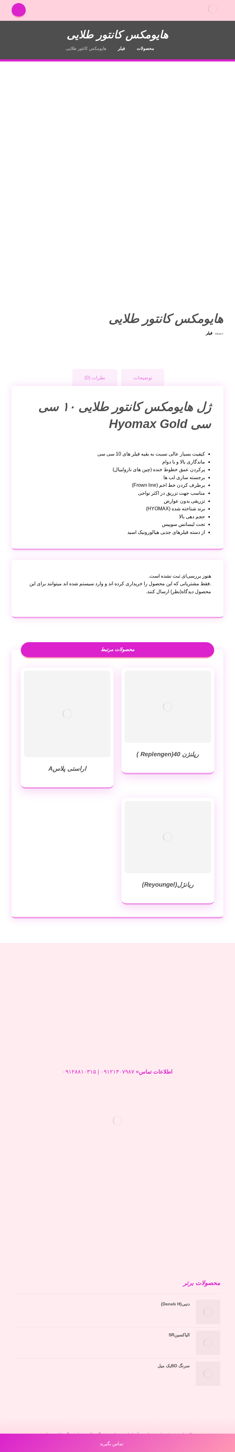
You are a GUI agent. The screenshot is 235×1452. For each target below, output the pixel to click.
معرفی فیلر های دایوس (199, 1190)
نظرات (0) (94, 377)
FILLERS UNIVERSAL (199, 1212)
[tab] (143, 377)
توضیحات (142, 377)
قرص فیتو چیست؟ (173, 1233)
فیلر (209, 333)
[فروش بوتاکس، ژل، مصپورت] (212, 8)
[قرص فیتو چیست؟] (208, 1242)
